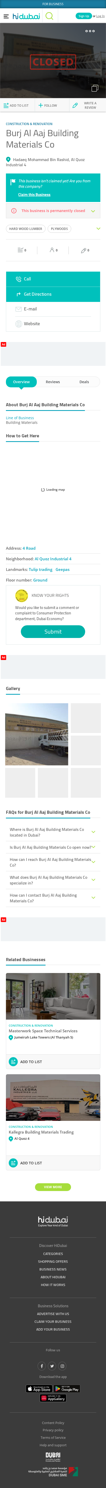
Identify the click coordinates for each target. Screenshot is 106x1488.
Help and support (53, 1445)
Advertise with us (53, 1313)
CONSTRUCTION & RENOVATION (31, 1025)
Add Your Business (53, 1329)
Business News (53, 1269)
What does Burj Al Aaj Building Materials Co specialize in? (48, 880)
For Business (53, 4)
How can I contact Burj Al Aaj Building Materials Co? (43, 898)
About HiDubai (53, 1277)
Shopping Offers (53, 1261)
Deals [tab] (84, 381)
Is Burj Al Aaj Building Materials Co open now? (50, 847)
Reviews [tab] (53, 381)
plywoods (59, 229)
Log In (100, 16)
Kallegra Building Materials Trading (41, 1132)
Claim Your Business (53, 1321)
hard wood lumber (25, 229)
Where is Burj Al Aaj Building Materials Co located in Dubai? (47, 832)
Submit (53, 631)
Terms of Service (53, 1437)
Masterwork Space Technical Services (43, 1030)
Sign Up (84, 16)
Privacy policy (53, 1430)
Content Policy (53, 1422)
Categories (53, 1253)
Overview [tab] (21, 381)
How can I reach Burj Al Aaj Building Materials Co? (50, 862)
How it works (53, 1284)
